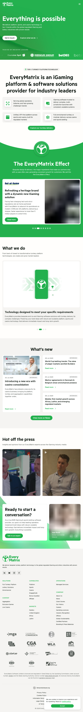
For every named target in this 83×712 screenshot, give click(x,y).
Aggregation (6, 601)
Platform (32, 584)
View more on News (41, 418)
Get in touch (10, 38)
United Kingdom (34, 613)
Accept (62, 706)
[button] (33, 228)
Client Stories (60, 601)
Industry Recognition (63, 613)
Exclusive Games (8, 604)
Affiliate (31, 599)
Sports (31, 587)
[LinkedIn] (4, 573)
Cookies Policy (41, 695)
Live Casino (6, 607)
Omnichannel (6, 590)
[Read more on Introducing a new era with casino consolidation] (21, 383)
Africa (31, 616)
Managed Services (62, 584)
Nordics (31, 610)
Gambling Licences (62, 610)
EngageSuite (33, 593)
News (58, 599)
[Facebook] (19, 573)
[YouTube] (9, 573)
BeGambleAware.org (43, 688)
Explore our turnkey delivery (41, 128)
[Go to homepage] (7, 4)
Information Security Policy (41, 698)
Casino (31, 590)
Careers (58, 607)
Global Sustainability (63, 619)
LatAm (31, 619)
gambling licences (45, 678)
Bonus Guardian (34, 596)
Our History (60, 604)
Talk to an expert (13, 536)
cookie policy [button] (66, 701)
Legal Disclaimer (41, 701)
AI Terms (41, 704)
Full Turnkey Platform (9, 584)
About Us (59, 596)
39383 (11, 676)
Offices (58, 616)
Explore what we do (28, 38)
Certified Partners (61, 621)
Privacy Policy (41, 693)
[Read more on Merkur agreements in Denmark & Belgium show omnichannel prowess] (61, 382)
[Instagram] (14, 573)
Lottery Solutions (8, 587)
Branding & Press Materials (65, 624)
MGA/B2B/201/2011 (51, 676)
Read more (12, 220)
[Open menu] (80, 4)
